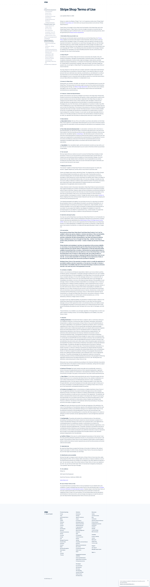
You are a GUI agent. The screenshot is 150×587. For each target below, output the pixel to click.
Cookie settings (95, 530)
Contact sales (94, 543)
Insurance (78, 543)
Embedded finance (80, 522)
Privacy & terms (95, 522)
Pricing (61, 514)
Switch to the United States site (127, 584)
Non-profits (78, 546)
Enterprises (78, 514)
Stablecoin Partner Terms (50, 35)
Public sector (78, 550)
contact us (101, 195)
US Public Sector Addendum (50, 64)
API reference (79, 567)
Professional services (80, 548)
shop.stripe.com (69, 22)
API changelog (79, 570)
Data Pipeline (62, 528)
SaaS (77, 533)
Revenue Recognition (64, 548)
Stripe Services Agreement (77, 32)
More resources (95, 531)
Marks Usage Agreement (81, 86)
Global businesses (79, 525)
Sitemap (93, 528)
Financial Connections (64, 532)
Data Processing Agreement (50, 37)
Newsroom (94, 539)
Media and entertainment (81, 545)
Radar (61, 546)
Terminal (62, 553)
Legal (45, 8)
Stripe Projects (79, 573)
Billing (61, 518)
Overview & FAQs (48, 11)
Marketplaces (79, 528)
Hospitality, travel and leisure (82, 541)
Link (61, 538)
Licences (93, 526)
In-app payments (79, 527)
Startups (78, 515)
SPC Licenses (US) (49, 30)
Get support (94, 547)
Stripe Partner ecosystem (81, 559)
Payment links (63, 541)
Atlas (61, 515)
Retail (77, 551)
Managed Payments (64, 540)
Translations (47, 38)
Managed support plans (96, 549)
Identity (61, 533)
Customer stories (95, 515)
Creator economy (79, 536)
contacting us (80, 133)
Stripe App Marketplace (81, 557)
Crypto (61, 527)
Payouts (61, 545)
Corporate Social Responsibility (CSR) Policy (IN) (50, 61)
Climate (61, 523)
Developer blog (79, 575)
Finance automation (80, 523)
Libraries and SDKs (79, 572)
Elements (62, 530)
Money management (80, 530)
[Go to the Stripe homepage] (45, 512)
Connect (62, 525)
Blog (93, 517)
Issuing (61, 536)
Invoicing (62, 535)
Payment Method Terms (50, 33)
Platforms (78, 532)
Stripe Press (94, 541)
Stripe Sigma (62, 550)
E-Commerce (78, 520)
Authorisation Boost (64, 517)
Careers (93, 538)
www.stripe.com (64, 480)
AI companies (78, 535)
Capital (61, 520)
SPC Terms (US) (48, 28)
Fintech (77, 538)
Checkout (62, 522)
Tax (61, 551)
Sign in (93, 552)
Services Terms (48, 14)
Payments (62, 543)
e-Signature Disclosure (49, 22)
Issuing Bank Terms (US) (50, 32)
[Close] (147, 580)
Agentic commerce (80, 517)
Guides (93, 514)
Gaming (77, 540)
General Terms (48, 13)
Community (94, 518)
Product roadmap (95, 536)
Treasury (62, 555)
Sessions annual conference (97, 520)
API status (78, 569)
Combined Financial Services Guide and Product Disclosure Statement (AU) (51, 51)
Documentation (79, 565)
